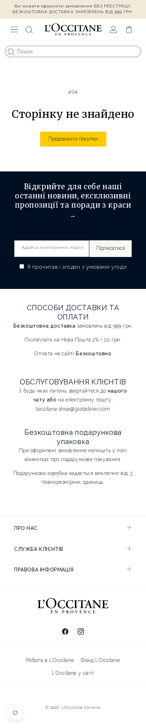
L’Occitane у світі (73, 673)
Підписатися (110, 248)
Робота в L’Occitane (50, 660)
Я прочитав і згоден (76, 267)
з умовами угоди (104, 267)
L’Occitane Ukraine (81, 707)
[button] (14, 29)
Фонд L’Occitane (100, 660)
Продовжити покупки (73, 139)
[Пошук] (11, 52)
